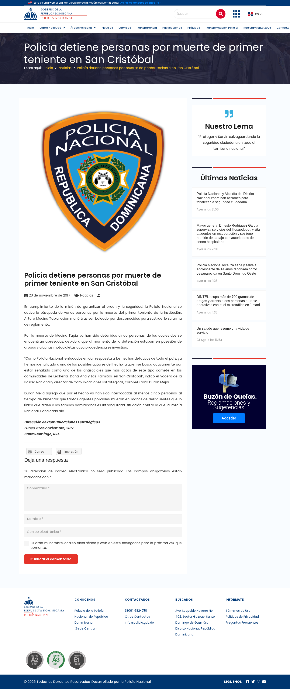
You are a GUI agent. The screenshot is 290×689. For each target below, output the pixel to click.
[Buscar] (220, 13)
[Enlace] (56, 13)
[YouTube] (264, 681)
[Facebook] (247, 681)
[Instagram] (258, 682)
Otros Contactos (137, 616)
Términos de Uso (238, 611)
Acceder (229, 418)
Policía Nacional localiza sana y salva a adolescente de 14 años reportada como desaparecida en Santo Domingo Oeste (227, 269)
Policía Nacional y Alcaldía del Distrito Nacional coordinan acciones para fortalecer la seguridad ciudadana (225, 198)
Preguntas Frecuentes (242, 622)
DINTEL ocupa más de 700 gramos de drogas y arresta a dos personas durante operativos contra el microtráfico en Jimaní (228, 301)
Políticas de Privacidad (242, 616)
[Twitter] (253, 681)
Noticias (86, 295)
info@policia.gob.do (139, 622)
